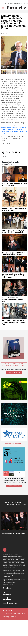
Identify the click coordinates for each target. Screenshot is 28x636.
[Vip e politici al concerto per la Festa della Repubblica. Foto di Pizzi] (14, 311)
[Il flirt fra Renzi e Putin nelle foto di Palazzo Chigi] (14, 197)
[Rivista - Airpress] (14, 593)
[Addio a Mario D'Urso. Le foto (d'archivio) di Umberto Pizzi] (14, 220)
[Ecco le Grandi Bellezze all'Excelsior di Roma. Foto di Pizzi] (14, 287)
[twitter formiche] (6, 610)
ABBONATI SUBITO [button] (14, 372)
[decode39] (14, 598)
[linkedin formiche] (11, 610)
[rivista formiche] (14, 462)
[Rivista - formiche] (14, 588)
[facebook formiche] (3, 610)
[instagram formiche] (9, 610)
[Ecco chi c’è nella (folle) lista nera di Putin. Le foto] (14, 173)
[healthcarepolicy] (14, 603)
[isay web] (9, 618)
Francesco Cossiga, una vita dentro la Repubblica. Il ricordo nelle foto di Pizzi (13, 534)
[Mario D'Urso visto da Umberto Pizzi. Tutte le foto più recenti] (14, 242)
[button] (3, 8)
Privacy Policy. (13, 616)
